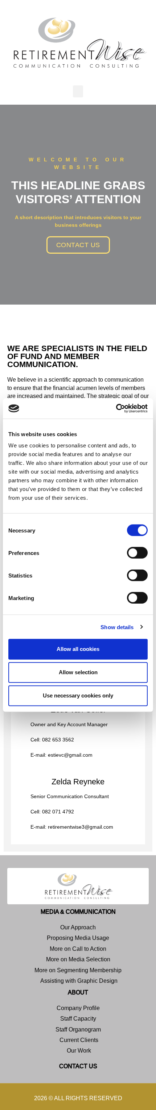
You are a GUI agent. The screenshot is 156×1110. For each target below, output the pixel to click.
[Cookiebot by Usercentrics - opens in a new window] (116, 408)
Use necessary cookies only (78, 695)
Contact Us (78, 1066)
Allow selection (78, 672)
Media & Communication (78, 912)
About (78, 992)
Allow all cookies (78, 649)
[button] (78, 91)
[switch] (137, 553)
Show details (117, 627)
